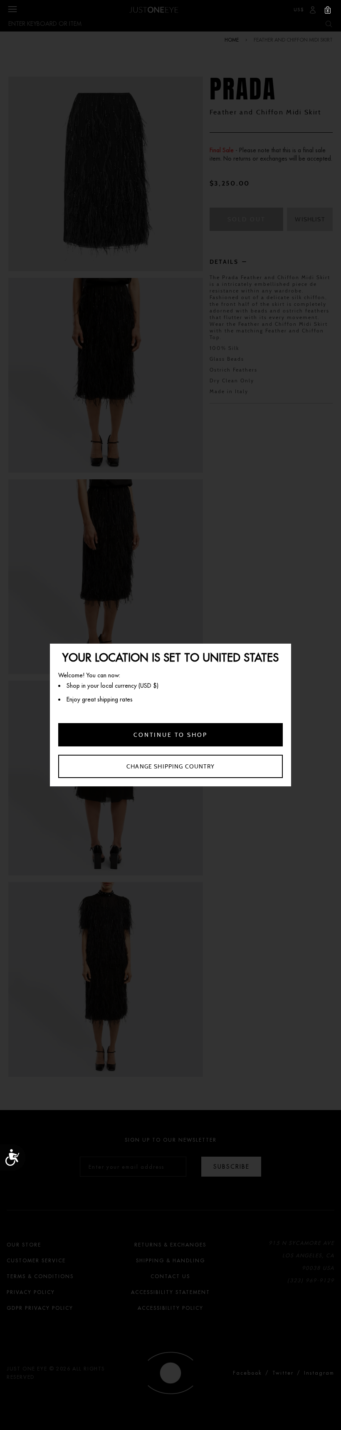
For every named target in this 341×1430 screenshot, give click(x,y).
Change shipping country (170, 766)
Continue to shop (170, 735)
